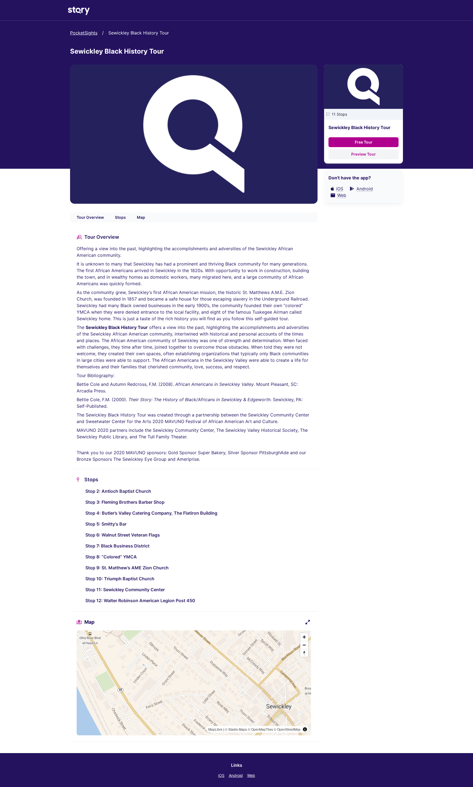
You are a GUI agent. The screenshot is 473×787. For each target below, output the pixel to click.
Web (251, 775)
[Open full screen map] (307, 622)
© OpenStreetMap (287, 729)
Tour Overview (90, 217)
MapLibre (215, 729)
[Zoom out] (304, 645)
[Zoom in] (304, 637)
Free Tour (364, 142)
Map (141, 217)
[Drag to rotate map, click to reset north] (304, 653)
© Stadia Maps (236, 729)
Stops (120, 217)
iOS (221, 775)
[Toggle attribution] (305, 729)
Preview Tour (363, 154)
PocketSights (83, 33)
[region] (194, 682)
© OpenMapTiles (260, 729)
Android (236, 775)
